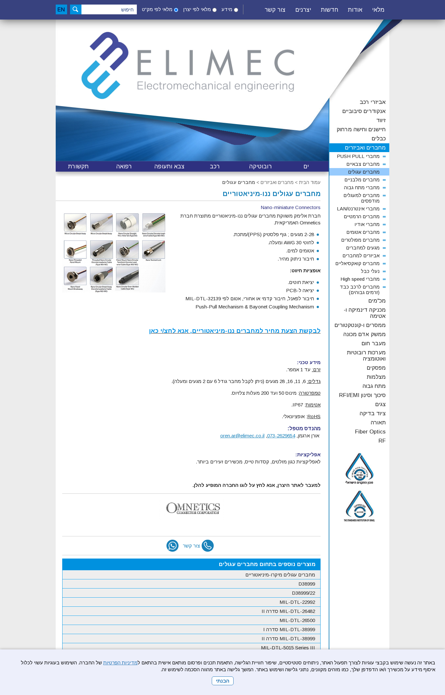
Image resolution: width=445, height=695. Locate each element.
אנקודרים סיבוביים (364, 111)
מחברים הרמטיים (362, 216)
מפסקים (376, 368)
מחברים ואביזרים (277, 182)
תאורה (378, 422)
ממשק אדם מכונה (364, 334)
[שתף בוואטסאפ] (172, 545)
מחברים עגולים (238, 182)
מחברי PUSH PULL (358, 156)
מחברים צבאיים (363, 164)
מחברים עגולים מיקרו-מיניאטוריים (280, 574)
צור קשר (275, 10)
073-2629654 (281, 435)
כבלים (379, 138)
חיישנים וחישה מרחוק (361, 129)
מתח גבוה (374, 386)
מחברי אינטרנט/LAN (358, 208)
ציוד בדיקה (373, 413)
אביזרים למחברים (361, 255)
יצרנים (303, 10)
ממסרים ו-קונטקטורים (360, 325)
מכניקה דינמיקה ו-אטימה (365, 313)
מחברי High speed (360, 279)
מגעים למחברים (363, 247)
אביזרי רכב (373, 102)
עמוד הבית (310, 182)
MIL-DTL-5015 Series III (288, 647)
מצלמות (376, 377)
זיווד (381, 120)
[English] (61, 9)
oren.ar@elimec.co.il (242, 435)
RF (382, 441)
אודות (355, 10)
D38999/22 (303, 593)
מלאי (378, 10)
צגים (380, 404)
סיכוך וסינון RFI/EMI (362, 395)
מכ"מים (377, 301)
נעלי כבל (370, 271)
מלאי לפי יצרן (197, 9)
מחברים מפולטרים (360, 240)
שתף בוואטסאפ (172, 546)
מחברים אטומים (363, 232)
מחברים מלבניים (362, 179)
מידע (227, 9)
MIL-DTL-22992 (297, 602)
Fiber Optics (370, 432)
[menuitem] (378, 10)
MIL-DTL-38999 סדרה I (289, 629)
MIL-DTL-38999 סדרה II (288, 638)
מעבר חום (374, 343)
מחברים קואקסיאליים (357, 263)
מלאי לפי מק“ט (157, 9)
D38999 (306, 584)
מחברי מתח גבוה (362, 187)
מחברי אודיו (367, 224)
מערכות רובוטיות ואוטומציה (366, 355)
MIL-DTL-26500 (297, 620)
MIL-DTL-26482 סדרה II (288, 611)
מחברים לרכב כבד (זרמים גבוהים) (360, 289)
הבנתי (222, 681)
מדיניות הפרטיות (120, 662)
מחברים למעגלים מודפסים (361, 198)
